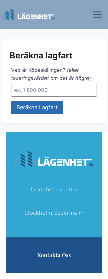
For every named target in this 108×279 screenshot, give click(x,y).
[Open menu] (98, 14)
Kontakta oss (54, 255)
